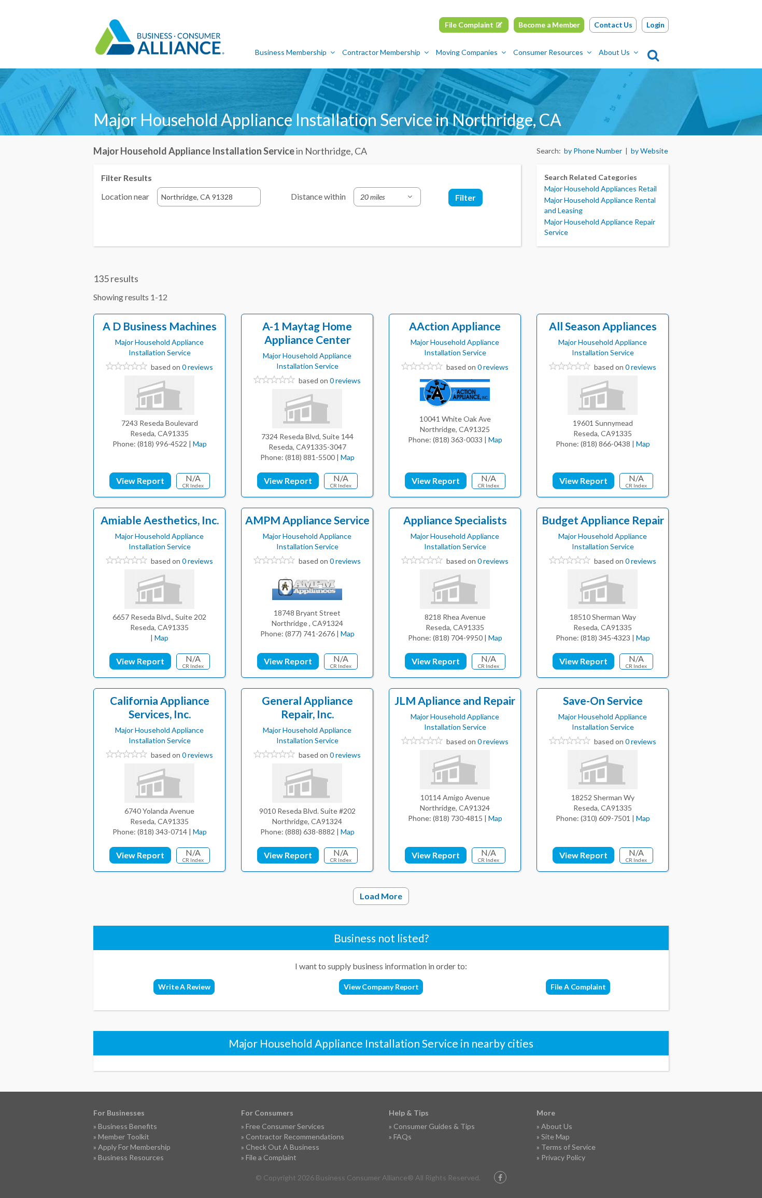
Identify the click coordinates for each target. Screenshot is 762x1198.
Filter (465, 197)
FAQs (402, 1136)
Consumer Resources (548, 52)
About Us (614, 52)
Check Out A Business (282, 1147)
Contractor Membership (381, 52)
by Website (649, 150)
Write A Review (184, 986)
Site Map (555, 1136)
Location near (125, 196)
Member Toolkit (123, 1136)
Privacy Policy (563, 1157)
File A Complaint (578, 986)
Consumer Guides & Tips (434, 1126)
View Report (140, 480)
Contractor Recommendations (295, 1136)
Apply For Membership (134, 1147)
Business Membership (291, 52)
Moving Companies (467, 52)
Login (655, 24)
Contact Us (613, 24)
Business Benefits (127, 1126)
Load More (381, 896)
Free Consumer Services (285, 1126)
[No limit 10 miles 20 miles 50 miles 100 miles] (387, 197)
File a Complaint (271, 1157)
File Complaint (469, 24)
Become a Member (549, 24)
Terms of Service (568, 1147)
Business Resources (131, 1157)
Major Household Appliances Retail (600, 188)
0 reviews (197, 367)
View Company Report (381, 986)
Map (200, 443)
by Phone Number (593, 150)
